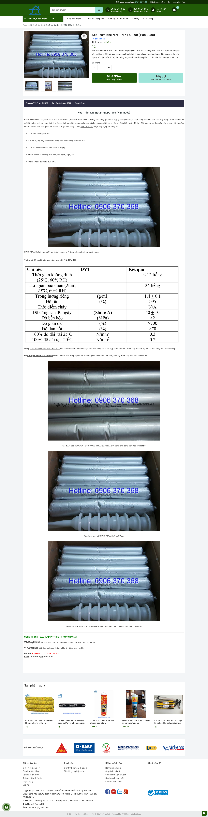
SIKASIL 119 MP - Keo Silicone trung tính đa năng (136, 722)
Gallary (135, 19)
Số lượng (96, 63)
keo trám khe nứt (53, 119)
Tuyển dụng (28, 781)
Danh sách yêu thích (176, 2)
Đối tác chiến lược (31, 775)
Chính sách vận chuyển (115, 775)
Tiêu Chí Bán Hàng (31, 771)
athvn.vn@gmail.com (42, 656)
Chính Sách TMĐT (113, 781)
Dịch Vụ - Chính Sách (118, 19)
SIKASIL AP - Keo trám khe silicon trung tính (102, 722)
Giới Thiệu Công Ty (31, 768)
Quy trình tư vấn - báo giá (75, 768)
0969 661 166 (141, 9)
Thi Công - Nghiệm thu (74, 771)
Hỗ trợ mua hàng (113, 768)
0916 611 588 (118, 9)
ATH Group (148, 19)
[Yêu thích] (84, 36)
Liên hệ (26, 785)
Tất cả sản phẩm (74, 19)
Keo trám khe (36, 348)
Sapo (139, 814)
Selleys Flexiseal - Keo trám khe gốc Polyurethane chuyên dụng (71, 722)
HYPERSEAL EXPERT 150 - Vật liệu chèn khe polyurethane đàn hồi (168, 722)
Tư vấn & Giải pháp (95, 19)
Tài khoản (161, 9)
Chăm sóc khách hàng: (131, 2)
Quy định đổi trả (112, 771)
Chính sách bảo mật (114, 778)
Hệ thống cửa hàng (157, 2)
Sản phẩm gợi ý (35, 685)
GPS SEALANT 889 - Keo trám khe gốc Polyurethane (39, 722)
